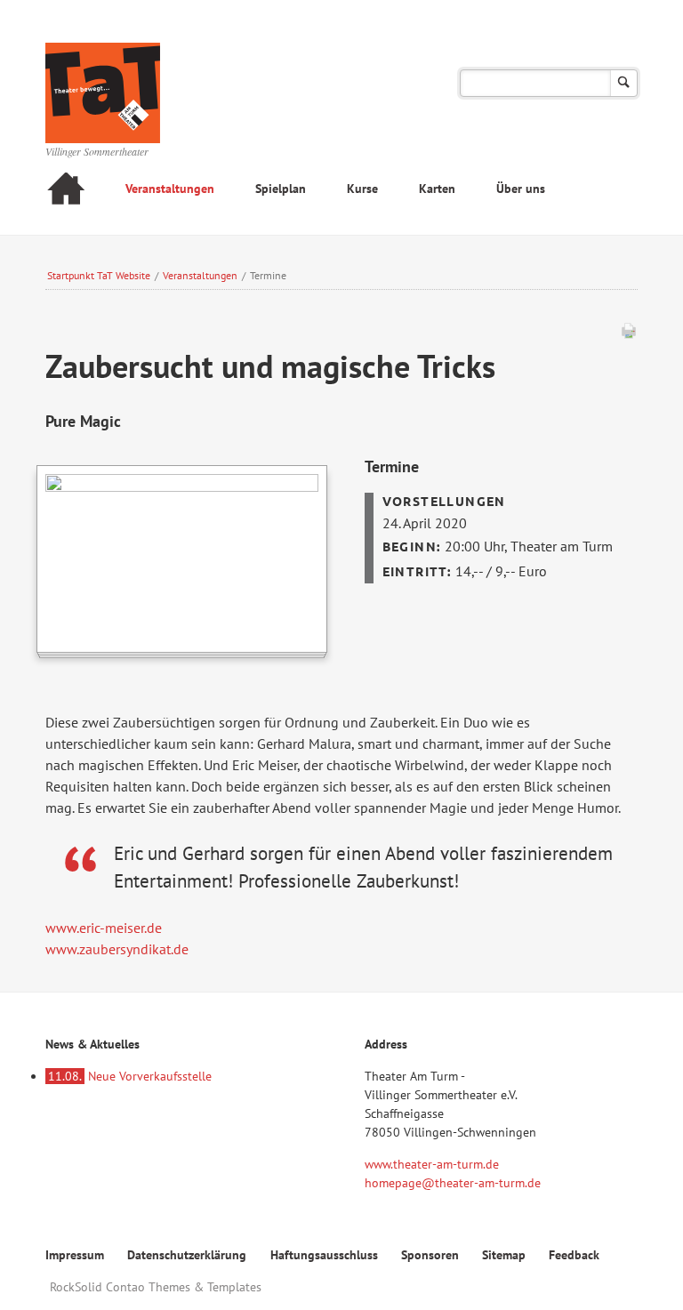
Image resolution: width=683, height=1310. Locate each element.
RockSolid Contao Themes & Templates (155, 1287)
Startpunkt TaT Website (98, 275)
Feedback (574, 1255)
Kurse (362, 189)
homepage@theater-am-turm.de (453, 1183)
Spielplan (280, 189)
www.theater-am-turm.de (432, 1164)
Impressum (74, 1255)
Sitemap (504, 1255)
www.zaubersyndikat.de (117, 949)
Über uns (520, 189)
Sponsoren (430, 1255)
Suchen (624, 83)
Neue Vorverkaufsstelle (130, 1076)
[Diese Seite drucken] (629, 334)
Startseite (66, 191)
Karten (437, 189)
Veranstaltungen (169, 189)
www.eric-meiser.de (103, 927)
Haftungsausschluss (324, 1255)
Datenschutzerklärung (186, 1255)
